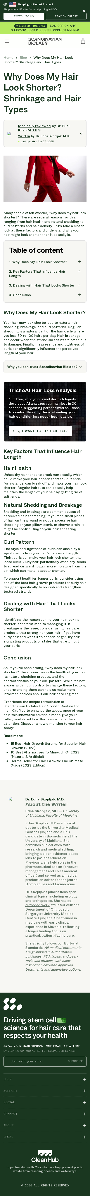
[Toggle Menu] (7, 41)
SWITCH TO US (24, 16)
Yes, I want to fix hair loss (40, 430)
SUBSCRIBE (75, 1061)
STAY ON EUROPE (66, 16)
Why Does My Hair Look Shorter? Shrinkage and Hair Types (38, 60)
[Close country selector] (84, 10)
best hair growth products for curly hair (53, 582)
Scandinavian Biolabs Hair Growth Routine (38, 706)
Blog (24, 57)
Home (8, 57)
